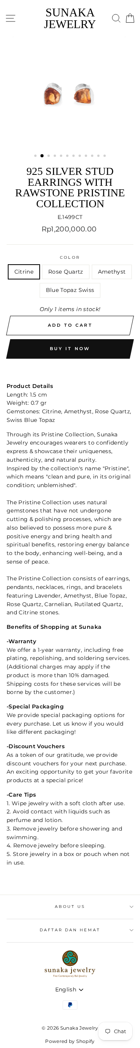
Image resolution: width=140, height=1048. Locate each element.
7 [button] (74, 156)
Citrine (23, 272)
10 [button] (93, 156)
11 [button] (99, 156)
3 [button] (49, 156)
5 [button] (62, 156)
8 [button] (80, 156)
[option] (70, 92)
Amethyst (112, 272)
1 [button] (36, 156)
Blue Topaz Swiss (70, 290)
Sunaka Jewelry (70, 18)
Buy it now (70, 348)
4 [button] (56, 156)
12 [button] (105, 156)
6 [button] (68, 156)
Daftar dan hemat (70, 929)
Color (70, 257)
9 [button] (87, 156)
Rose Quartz (65, 272)
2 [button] (42, 156)
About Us (70, 906)
